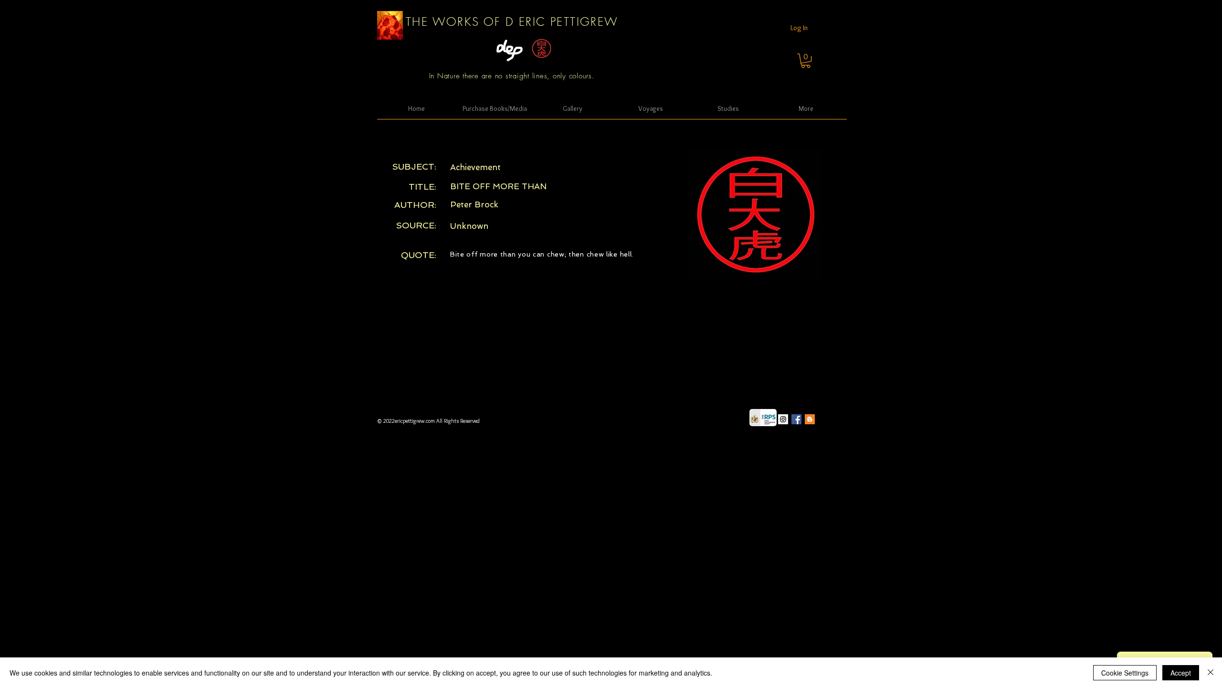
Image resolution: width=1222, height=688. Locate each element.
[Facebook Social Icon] (796, 419)
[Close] (1210, 672)
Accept (1180, 672)
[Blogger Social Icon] (810, 419)
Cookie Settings (1124, 672)
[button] (805, 61)
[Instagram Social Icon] (783, 419)
